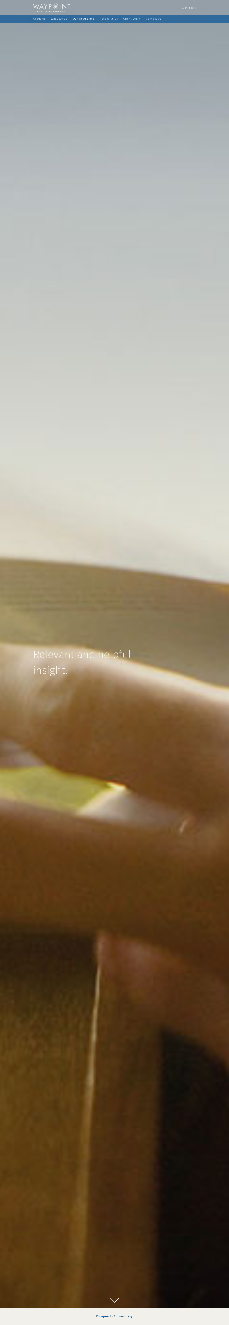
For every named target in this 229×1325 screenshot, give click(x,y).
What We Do (59, 18)
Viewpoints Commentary (114, 1316)
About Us (39, 18)
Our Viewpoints (83, 18)
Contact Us (153, 18)
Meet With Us (108, 18)
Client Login (188, 7)
